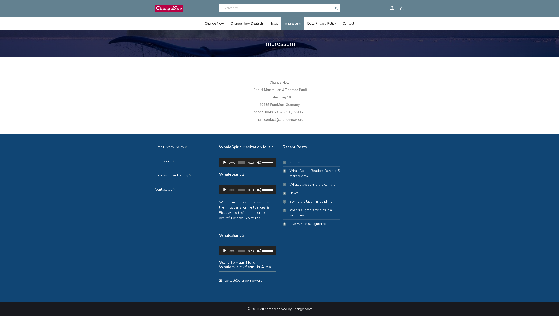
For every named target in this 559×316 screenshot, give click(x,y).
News (273, 23)
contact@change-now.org (243, 280)
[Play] (225, 162)
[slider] (268, 162)
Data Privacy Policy (321, 23)
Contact (348, 23)
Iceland (294, 162)
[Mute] (259, 162)
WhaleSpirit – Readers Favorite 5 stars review (314, 173)
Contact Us (163, 189)
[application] (247, 162)
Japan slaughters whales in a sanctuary (310, 213)
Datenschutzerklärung (171, 175)
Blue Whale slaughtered (307, 223)
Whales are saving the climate (312, 184)
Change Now (214, 23)
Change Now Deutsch (247, 23)
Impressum (293, 23)
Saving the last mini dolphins (310, 201)
